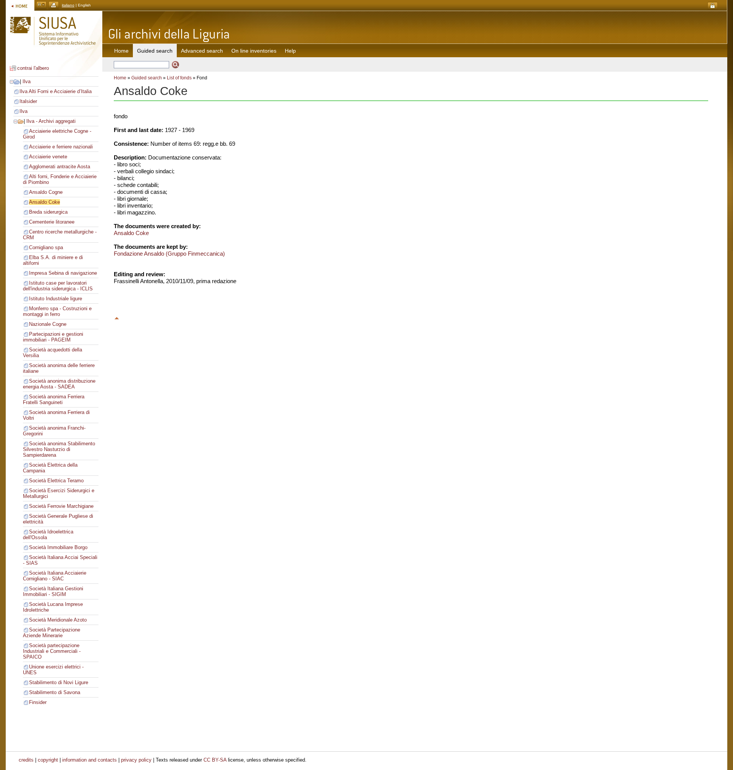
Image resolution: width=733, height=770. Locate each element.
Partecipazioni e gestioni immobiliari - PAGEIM (53, 337)
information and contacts (89, 760)
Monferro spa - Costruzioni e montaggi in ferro (57, 311)
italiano (68, 5)
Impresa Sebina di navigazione (63, 273)
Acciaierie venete (48, 156)
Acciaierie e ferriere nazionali (61, 147)
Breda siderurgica (48, 212)
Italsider (28, 101)
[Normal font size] (41, 5)
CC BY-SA (214, 760)
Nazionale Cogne (47, 324)
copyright (48, 760)
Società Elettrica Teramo (56, 480)
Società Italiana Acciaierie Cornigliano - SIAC (54, 576)
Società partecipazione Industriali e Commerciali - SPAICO (52, 651)
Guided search (146, 78)
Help (290, 51)
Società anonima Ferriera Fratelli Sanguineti (53, 399)
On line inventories (253, 51)
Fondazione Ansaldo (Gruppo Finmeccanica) (169, 253)
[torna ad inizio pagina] (117, 317)
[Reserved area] (712, 6)
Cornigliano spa (46, 247)
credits (26, 760)
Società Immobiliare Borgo (58, 547)
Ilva (27, 81)
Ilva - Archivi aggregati (51, 121)
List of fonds (179, 78)
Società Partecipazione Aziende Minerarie (51, 632)
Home (121, 51)
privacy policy (136, 760)
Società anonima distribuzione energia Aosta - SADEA (59, 384)
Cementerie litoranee (51, 222)
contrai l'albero (33, 68)
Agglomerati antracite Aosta (59, 166)
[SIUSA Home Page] (20, 5)
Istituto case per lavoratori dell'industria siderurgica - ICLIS (58, 286)
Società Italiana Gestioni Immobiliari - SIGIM (53, 591)
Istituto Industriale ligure (55, 298)
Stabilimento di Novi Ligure (58, 682)
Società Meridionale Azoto (58, 620)
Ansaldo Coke (44, 202)
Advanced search (202, 51)
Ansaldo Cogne (46, 192)
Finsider (38, 702)
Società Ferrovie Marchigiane (61, 506)
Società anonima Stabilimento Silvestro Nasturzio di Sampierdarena (59, 449)
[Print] (53, 5)
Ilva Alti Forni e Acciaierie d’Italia (55, 91)
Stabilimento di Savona (54, 692)
